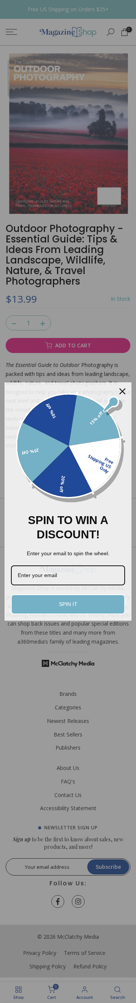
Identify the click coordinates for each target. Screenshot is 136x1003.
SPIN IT (68, 604)
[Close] (122, 391)
